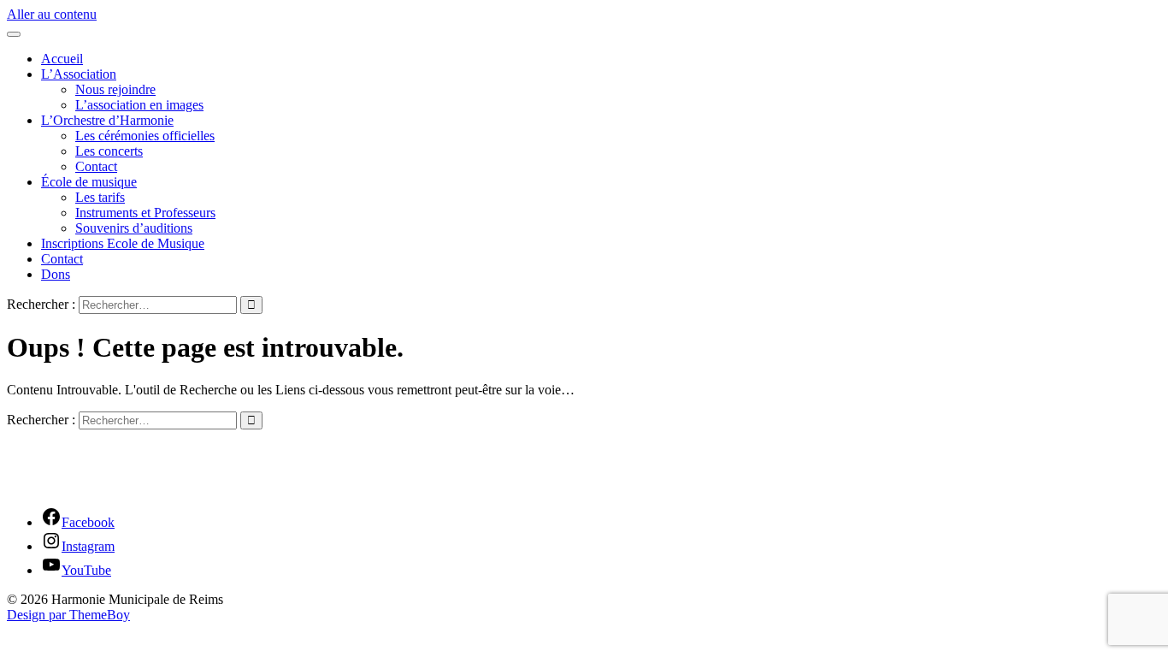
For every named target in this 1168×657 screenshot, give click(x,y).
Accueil (62, 58)
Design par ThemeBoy (68, 614)
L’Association (78, 74)
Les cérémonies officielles (145, 135)
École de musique (89, 182)
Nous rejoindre (115, 89)
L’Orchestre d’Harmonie (107, 120)
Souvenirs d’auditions (133, 228)
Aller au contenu (52, 14)
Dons (55, 274)
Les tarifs (100, 197)
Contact (96, 166)
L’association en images (139, 105)
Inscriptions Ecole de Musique (122, 243)
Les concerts (109, 151)
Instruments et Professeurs (145, 212)
